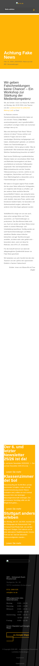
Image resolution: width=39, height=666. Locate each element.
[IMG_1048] (19, 346)
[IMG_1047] (19, 324)
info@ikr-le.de (12, 592)
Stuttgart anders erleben (19, 515)
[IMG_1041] (19, 368)
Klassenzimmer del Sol (19, 478)
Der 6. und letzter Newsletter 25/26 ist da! (15, 453)
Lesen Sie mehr (13, 472)
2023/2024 (18, 61)
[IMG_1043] (19, 390)
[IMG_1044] (19, 279)
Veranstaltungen (12, 64)
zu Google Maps (21, 635)
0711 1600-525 (12, 589)
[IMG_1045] (19, 302)
